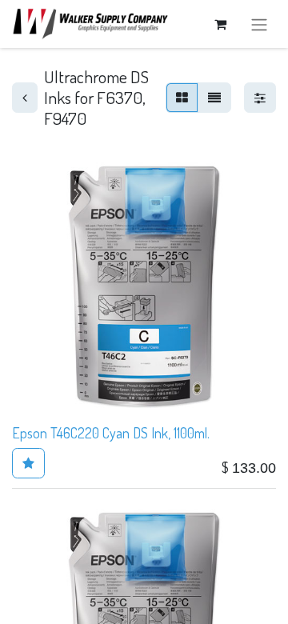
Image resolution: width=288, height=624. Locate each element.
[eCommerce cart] (220, 24)
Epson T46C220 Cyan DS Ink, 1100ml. (111, 433)
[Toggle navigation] (259, 24)
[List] (214, 97)
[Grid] (182, 97)
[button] (28, 463)
